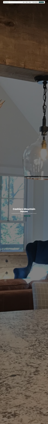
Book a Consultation (35, 2)
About (24, 2)
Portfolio (27, 2)
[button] (30, 2)
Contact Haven (41, 2)
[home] (6, 2)
